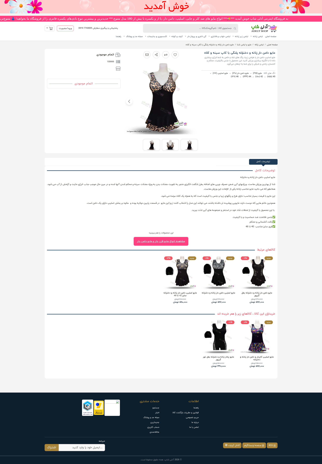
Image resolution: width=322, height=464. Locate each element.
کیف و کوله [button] (177, 36)
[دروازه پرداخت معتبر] (99, 408)
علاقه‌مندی (154, 432)
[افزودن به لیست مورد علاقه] (175, 54)
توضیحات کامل (263, 161)
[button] (156, 54)
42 (259, 76)
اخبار (157, 412)
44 (247, 76)
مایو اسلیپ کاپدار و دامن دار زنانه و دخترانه (257, 358)
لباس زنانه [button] (257, 36)
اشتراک (51, 447)
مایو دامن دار (240, 73)
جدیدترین (154, 422)
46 (234, 76)
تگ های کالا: (269, 73)
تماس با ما (194, 427)
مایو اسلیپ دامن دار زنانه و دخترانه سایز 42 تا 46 (180, 294)
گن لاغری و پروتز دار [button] (196, 36)
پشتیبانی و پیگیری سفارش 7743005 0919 (98, 28)
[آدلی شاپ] (260, 28)
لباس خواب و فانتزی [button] (220, 36)
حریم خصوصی (192, 417)
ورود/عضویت (65, 28)
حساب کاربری (153, 427)
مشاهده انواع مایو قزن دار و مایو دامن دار (161, 241)
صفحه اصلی (270, 36)
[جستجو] (235, 28)
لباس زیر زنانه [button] (241, 36)
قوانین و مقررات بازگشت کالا (186, 412)
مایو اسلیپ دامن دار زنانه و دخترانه (218, 292)
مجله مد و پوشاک (151, 417)
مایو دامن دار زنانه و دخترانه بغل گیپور (256, 294)
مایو (257, 73)
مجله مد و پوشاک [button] (134, 36)
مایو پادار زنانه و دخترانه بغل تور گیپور (218, 358)
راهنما (118, 36)
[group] (161, 99)
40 (271, 76)
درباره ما (195, 422)
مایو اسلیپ (220, 73)
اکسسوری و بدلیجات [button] (157, 36)
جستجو (155, 407)
